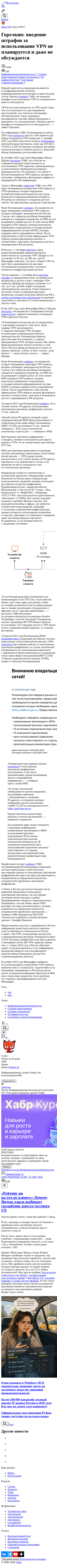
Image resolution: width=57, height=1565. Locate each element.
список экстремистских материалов (20, 297)
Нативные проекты (18, 1541)
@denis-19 (13, 1067)
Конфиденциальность (19, 1525)
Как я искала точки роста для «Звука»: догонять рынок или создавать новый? (28, 1275)
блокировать (47, 141)
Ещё (11, 1424)
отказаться (7, 644)
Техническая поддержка (33, 1559)
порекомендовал (10, 638)
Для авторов (14, 1514)
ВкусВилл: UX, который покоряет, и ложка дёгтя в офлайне (27, 1279)
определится (8, 314)
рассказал (15, 160)
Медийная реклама (18, 1539)
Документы (14, 1519)
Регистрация (14, 1476)
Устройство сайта (17, 1511)
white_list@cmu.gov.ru (19, 808)
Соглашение (14, 1522)
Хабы (11, 1492)
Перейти (6, 1167)
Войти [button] (4, 19)
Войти (11, 1473)
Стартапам (13, 1547)
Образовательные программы (24, 1544)
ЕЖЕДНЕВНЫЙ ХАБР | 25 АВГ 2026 (22, 1177)
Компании (13, 1495)
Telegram (6, 1087)
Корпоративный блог (19, 1536)
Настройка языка (11, 1559)
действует (31, 250)
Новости (12, 1489)
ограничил (18, 135)
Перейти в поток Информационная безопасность (27, 1169)
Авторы (12, 1497)
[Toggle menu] (2, 3)
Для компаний (15, 1517)
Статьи (11, 1486)
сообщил (23, 96)
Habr (19, 1562)
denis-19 (5, 27)
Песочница (14, 1500)
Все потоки (12, 3)
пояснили (29, 185)
